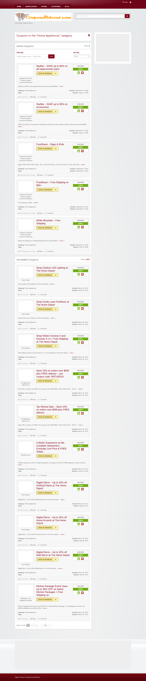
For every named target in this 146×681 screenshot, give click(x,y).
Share (34, 97)
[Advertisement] (113, 48)
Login (126, 2)
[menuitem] (19, 6)
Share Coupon (31, 6)
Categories (55, 6)
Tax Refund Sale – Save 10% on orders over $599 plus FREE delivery (52, 409)
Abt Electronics (25, 455)
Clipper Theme (19, 677)
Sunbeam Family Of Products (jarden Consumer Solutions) (25, 80)
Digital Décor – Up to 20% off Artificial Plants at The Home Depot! (51, 485)
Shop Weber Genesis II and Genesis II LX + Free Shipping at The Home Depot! (52, 338)
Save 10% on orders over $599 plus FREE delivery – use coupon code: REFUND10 (52, 373)
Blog (67, 6)
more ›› (61, 86)
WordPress (36, 677)
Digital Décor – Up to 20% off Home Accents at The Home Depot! (51, 520)
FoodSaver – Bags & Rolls (50, 144)
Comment (43, 97)
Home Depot (26, 280)
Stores (44, 6)
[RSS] (130, 2)
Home (19, 6)
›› (50, 625)
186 (45, 625)
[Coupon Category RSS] (89, 35)
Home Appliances (30, 90)
